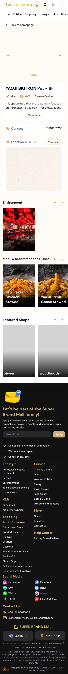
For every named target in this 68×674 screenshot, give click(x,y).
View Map (53, 142)
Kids (55, 14)
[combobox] (54, 5)
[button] (34, 75)
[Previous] (55, 202)
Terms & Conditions (30, 643)
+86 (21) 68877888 (19, 612)
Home (6, 14)
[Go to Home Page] (34, 627)
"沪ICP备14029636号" (54, 643)
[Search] (45, 4)
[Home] (18, 5)
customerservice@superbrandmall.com (30, 617)
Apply (58, 434)
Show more (34, 115)
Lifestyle (44, 14)
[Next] (62, 202)
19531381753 (54, 128)
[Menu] (62, 4)
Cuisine (17, 14)
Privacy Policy (10, 643)
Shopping (30, 14)
